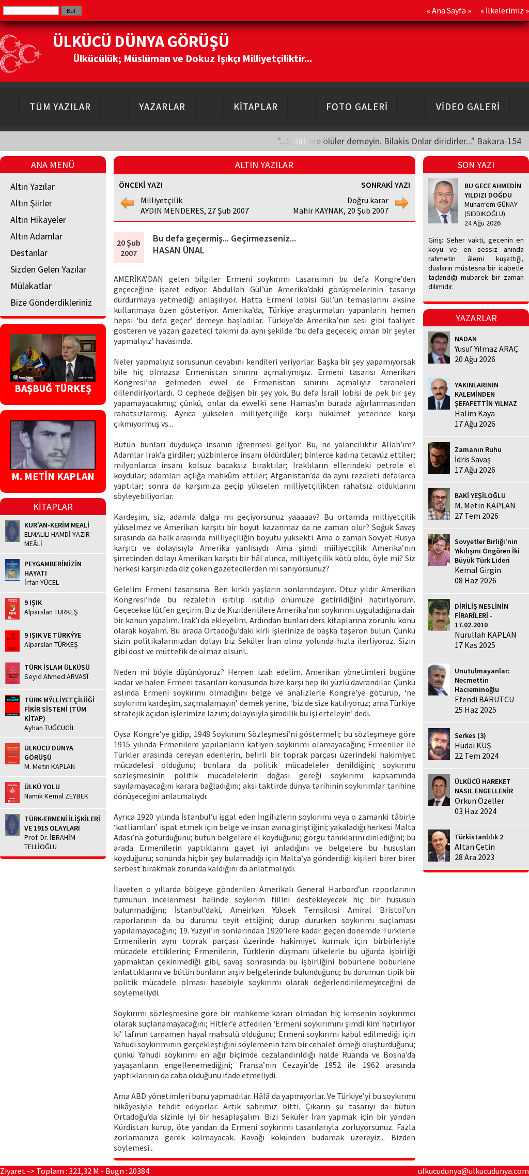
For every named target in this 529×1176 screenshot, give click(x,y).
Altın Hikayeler (38, 219)
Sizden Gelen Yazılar (48, 269)
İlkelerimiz (505, 10)
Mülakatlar (31, 286)
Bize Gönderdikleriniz (51, 302)
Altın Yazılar (32, 186)
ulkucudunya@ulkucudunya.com (473, 1171)
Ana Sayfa (449, 10)
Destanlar (29, 253)
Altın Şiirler (31, 203)
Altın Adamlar (36, 236)
